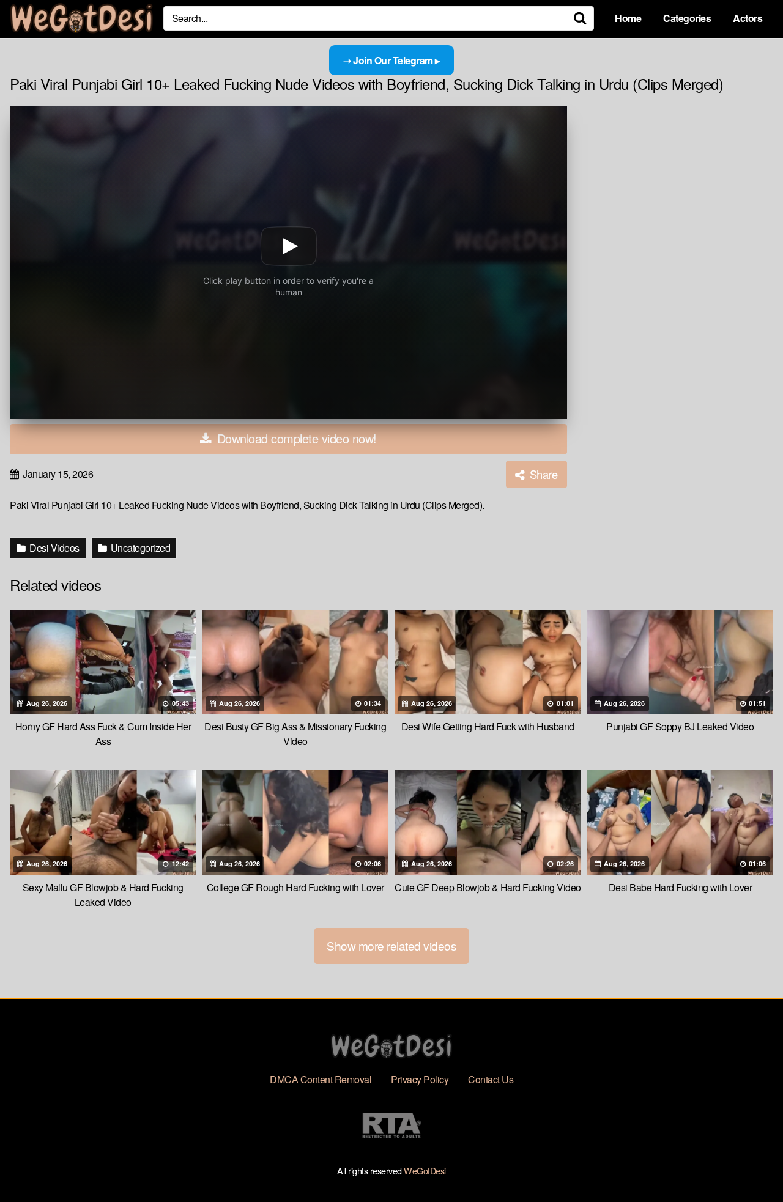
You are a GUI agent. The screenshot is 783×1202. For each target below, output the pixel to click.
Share (542, 474)
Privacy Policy (419, 1079)
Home (628, 18)
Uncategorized (139, 548)
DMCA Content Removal (320, 1079)
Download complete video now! (295, 438)
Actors (747, 18)
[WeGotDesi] (82, 18)
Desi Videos (54, 548)
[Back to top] (749, 1163)
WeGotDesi (425, 1170)
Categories (687, 18)
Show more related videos (391, 945)
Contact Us (490, 1079)
